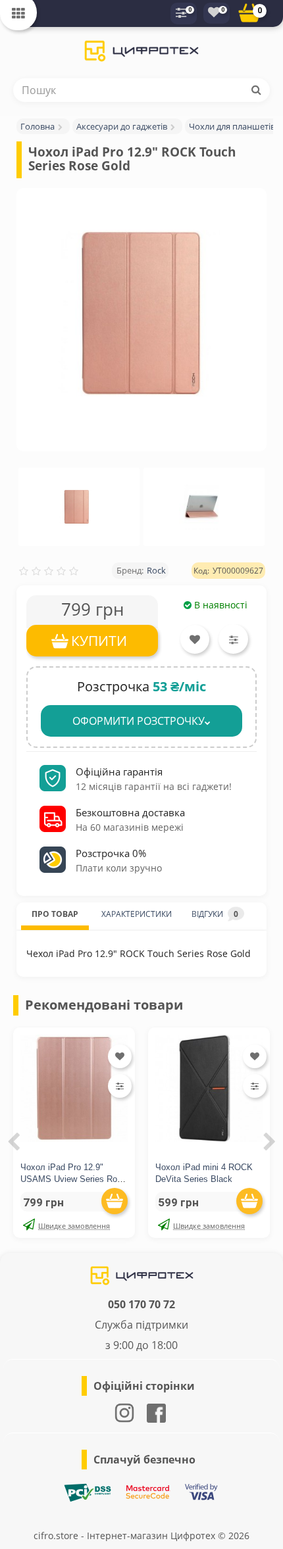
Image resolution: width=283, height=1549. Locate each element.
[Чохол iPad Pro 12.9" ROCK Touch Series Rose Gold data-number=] (77, 507)
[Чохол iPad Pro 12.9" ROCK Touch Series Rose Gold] (141, 313)
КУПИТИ (99, 640)
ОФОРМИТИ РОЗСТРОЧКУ (138, 721)
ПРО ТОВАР (55, 914)
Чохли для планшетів (232, 126)
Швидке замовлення (74, 1226)
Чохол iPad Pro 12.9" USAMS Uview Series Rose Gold (73, 1179)
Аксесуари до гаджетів (121, 126)
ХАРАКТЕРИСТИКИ (136, 914)
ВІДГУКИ (215, 914)
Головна (37, 126)
